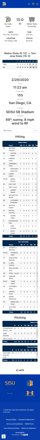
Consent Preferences (26, 420)
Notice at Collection (28, 428)
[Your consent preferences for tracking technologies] (4, 436)
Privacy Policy (11, 420)
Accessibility (20, 432)
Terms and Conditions (14, 424)
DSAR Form (29, 424)
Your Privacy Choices (11, 428)
